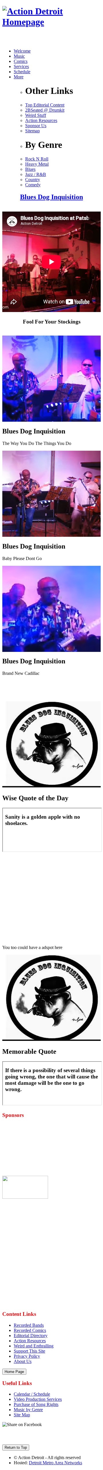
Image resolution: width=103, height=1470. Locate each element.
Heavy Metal (37, 164)
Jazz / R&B (35, 174)
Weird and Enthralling (34, 1345)
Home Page (14, 1372)
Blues (30, 169)
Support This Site (29, 1351)
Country (32, 179)
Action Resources (41, 120)
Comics (20, 61)
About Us (22, 1361)
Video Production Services (38, 1399)
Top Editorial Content (44, 104)
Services (21, 66)
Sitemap (32, 130)
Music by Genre (28, 1409)
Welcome (22, 51)
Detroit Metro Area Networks (55, 1462)
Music (19, 56)
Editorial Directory (30, 1335)
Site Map (22, 1414)
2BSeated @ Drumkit (44, 110)
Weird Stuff (35, 115)
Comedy (33, 184)
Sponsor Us (35, 125)
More (18, 76)
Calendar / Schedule (32, 1394)
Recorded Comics (30, 1330)
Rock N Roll (36, 158)
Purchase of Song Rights (36, 1404)
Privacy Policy (27, 1356)
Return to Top (16, 1447)
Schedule (22, 71)
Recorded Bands (29, 1325)
